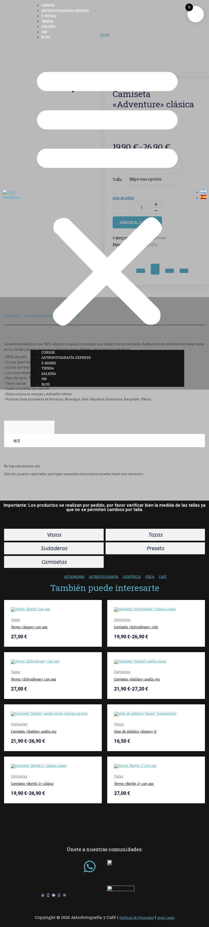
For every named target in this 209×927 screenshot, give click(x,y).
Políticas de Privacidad (136, 918)
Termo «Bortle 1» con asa (133, 784)
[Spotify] (64, 895)
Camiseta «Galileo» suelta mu (137, 679)
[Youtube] (48, 895)
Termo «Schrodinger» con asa (33, 679)
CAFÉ (163, 577)
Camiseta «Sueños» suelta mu (33, 731)
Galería (48, 27)
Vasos (119, 724)
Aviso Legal (165, 918)
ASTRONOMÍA (74, 577)
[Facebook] (42, 895)
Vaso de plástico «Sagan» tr (135, 731)
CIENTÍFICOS (132, 577)
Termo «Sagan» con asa (29, 627)
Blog (45, 37)
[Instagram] (53, 895)
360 (44, 32)
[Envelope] (59, 895)
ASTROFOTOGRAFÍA (103, 577)
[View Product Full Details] (30, 609)
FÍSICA (149, 577)
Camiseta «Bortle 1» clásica (32, 784)
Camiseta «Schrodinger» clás (136, 627)
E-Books (48, 16)
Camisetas (122, 620)
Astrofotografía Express (65, 11)
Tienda (47, 21)
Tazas (15, 620)
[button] (107, 195)
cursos (48, 5)
